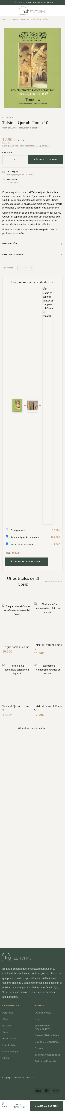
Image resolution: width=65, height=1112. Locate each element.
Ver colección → (54, 581)
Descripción (32, 243)
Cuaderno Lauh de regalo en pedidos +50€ (32, 2)
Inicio (5, 19)
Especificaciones (32, 254)
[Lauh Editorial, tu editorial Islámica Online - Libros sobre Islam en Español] (32, 10)
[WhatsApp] (18, 268)
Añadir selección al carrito (26, 562)
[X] (31, 268)
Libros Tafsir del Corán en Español (30, 19)
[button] (9, 11)
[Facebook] (25, 268)
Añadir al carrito (45, 160)
